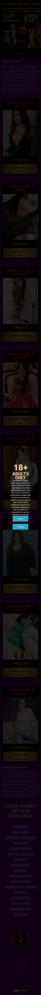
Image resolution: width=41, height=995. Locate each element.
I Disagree (20, 527)
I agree (20, 519)
